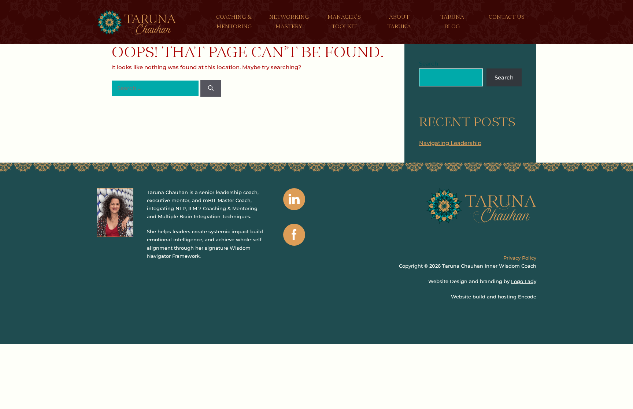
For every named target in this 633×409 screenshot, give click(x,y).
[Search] (210, 88)
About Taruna (399, 22)
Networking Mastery (289, 22)
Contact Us (507, 17)
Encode (527, 297)
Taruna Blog (452, 22)
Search (428, 63)
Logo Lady (523, 281)
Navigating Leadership (450, 143)
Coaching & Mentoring (234, 22)
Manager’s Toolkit (344, 22)
